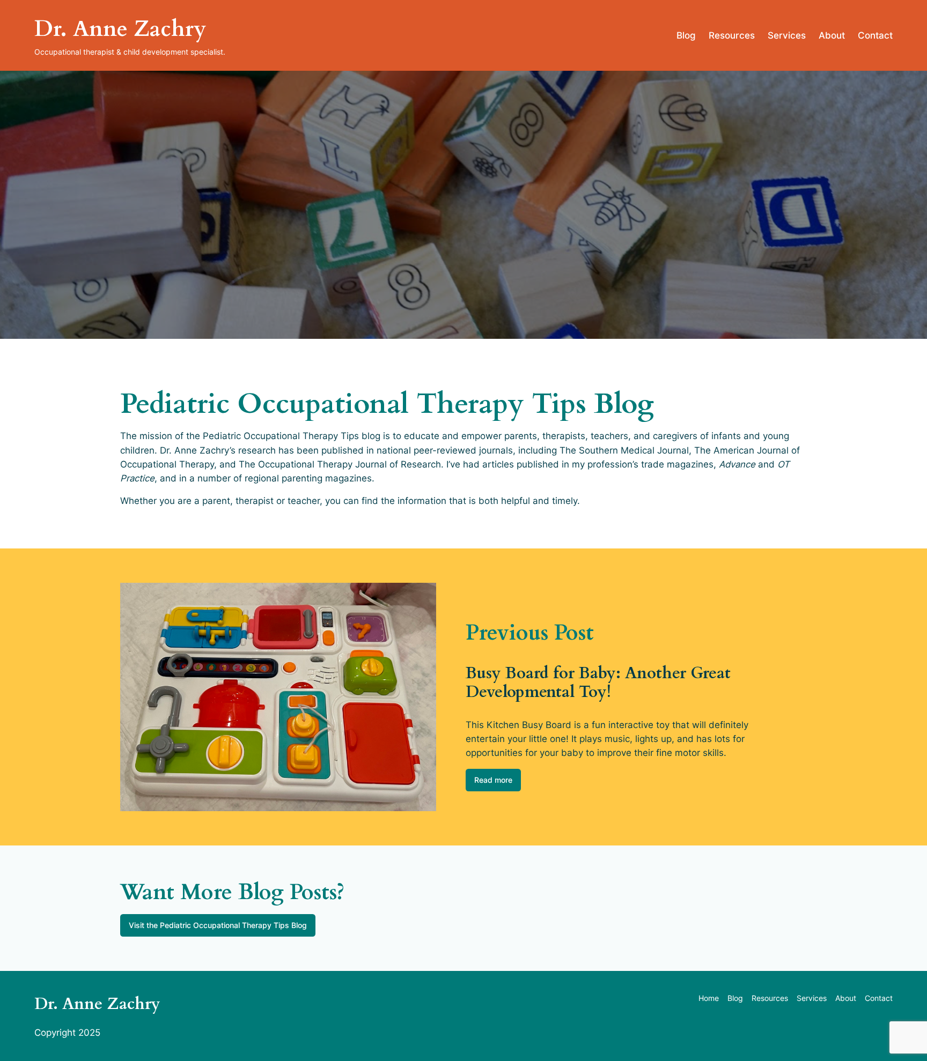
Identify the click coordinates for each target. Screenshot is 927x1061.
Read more (493, 779)
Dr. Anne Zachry (120, 29)
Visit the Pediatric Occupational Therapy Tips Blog (218, 925)
